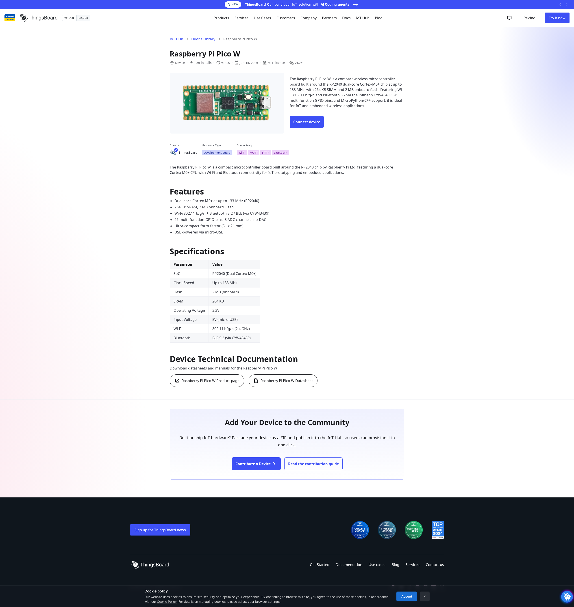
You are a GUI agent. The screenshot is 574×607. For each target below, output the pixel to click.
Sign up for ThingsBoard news (160, 529)
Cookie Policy (167, 601)
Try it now (557, 17)
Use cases (377, 564)
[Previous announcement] (560, 4)
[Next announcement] (567, 4)
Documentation (349, 564)
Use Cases (262, 17)
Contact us (435, 564)
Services (413, 564)
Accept (406, 596)
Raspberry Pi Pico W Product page (210, 380)
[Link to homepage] (38, 18)
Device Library (203, 39)
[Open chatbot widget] (567, 597)
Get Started (319, 564)
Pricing (529, 17)
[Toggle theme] (509, 17)
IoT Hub (363, 17)
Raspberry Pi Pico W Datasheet (287, 380)
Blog (379, 17)
